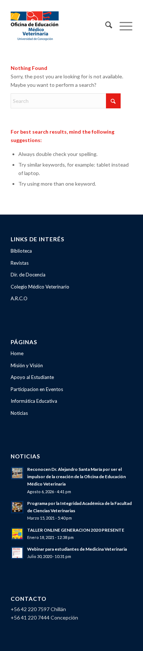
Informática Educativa (34, 401)
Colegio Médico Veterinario (40, 287)
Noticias (19, 413)
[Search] (105, 26)
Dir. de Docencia (28, 275)
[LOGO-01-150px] (59, 26)
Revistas (20, 263)
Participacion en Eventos (37, 389)
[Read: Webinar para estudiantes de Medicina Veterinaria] (17, 552)
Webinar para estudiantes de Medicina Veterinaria (77, 549)
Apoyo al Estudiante (32, 377)
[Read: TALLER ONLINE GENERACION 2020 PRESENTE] (17, 533)
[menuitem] (105, 26)
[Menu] (122, 26)
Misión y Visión (27, 365)
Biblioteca (21, 251)
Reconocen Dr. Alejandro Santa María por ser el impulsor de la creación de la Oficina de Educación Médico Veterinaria (76, 476)
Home (17, 353)
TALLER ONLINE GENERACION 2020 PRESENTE (75, 530)
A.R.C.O (19, 298)
